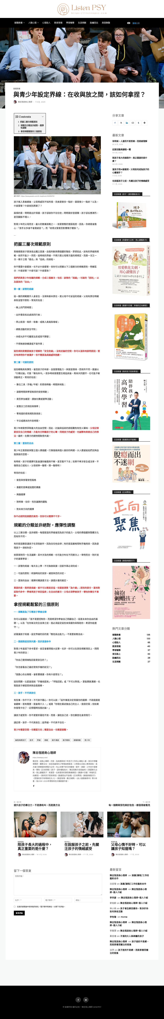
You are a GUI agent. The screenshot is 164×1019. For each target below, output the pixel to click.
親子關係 (66, 740)
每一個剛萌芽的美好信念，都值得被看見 (129, 805)
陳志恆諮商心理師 (25, 102)
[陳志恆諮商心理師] (15, 102)
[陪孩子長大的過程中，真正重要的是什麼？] (35, 824)
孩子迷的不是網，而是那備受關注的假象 (129, 943)
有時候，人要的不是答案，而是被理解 (129, 141)
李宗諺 (113, 897)
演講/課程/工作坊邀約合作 (133, 883)
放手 (31, 740)
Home (124, 916)
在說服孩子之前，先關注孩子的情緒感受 (130, 180)
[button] (132, 23)
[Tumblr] (138, 122)
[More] (144, 122)
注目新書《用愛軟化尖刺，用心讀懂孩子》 (131, 240)
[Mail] (86, 999)
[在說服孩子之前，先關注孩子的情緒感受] (82, 824)
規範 (46, 740)
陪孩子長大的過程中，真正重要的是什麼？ (35, 846)
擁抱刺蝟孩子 (20, 740)
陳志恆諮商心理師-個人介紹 (134, 897)
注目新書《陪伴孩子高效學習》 (126, 371)
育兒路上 (67, 842)
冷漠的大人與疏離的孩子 (132, 936)
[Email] (132, 122)
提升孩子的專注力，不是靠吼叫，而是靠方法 (37, 805)
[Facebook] (34, 785)
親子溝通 (55, 740)
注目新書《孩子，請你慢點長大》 (127, 194)
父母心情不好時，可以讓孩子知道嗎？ (128, 846)
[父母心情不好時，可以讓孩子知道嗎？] (128, 824)
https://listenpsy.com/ (40, 757)
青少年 (87, 740)
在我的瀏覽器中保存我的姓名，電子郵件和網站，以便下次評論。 (41, 906)
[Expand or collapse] (42, 117)
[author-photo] (20, 855)
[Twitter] (120, 122)
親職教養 (16, 88)
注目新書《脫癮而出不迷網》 (125, 440)
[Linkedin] (126, 122)
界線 (39, 740)
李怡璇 (113, 916)
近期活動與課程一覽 (121, 149)
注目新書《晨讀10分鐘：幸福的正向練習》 (131, 305)
